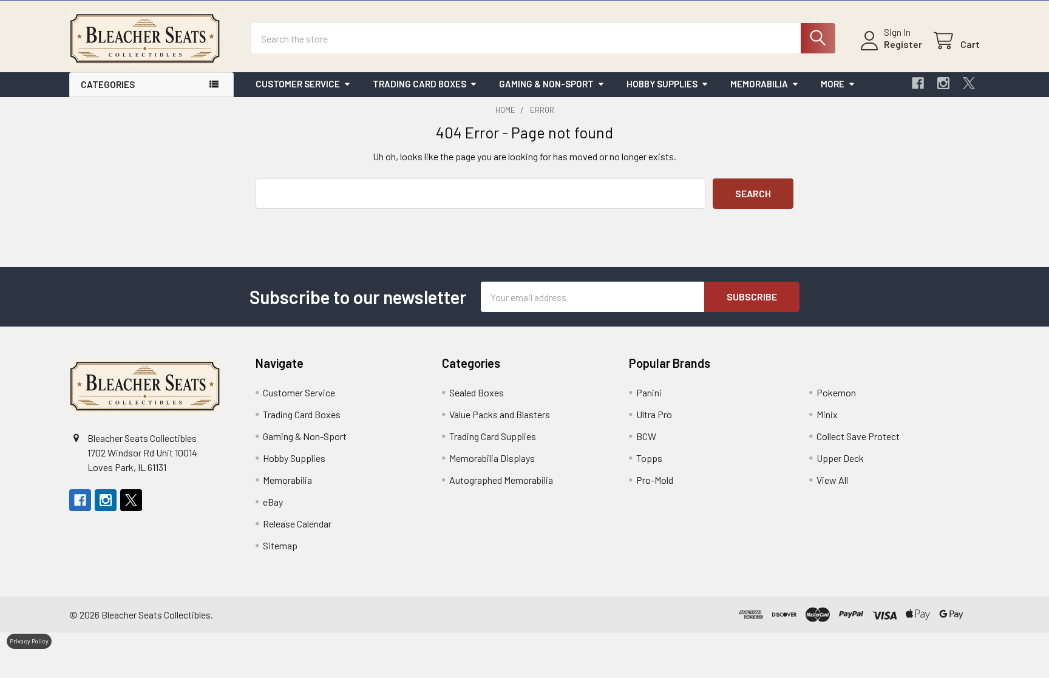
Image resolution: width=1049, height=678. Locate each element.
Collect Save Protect (858, 436)
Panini (649, 392)
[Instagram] (943, 83)
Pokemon (836, 392)
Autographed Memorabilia (501, 480)
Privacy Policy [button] (29, 641)
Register (903, 44)
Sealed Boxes (476, 392)
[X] (969, 83)
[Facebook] (918, 83)
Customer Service (298, 83)
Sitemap (280, 545)
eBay (273, 501)
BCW (646, 436)
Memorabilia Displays (492, 458)
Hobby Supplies (662, 83)
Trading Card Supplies (492, 436)
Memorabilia (759, 83)
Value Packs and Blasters (499, 414)
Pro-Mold (654, 480)
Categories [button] (108, 84)
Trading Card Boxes (419, 83)
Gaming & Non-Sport (546, 83)
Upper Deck (840, 458)
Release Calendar (297, 523)
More (832, 83)
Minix (827, 414)
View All (832, 480)
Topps (649, 458)
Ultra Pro (654, 414)
